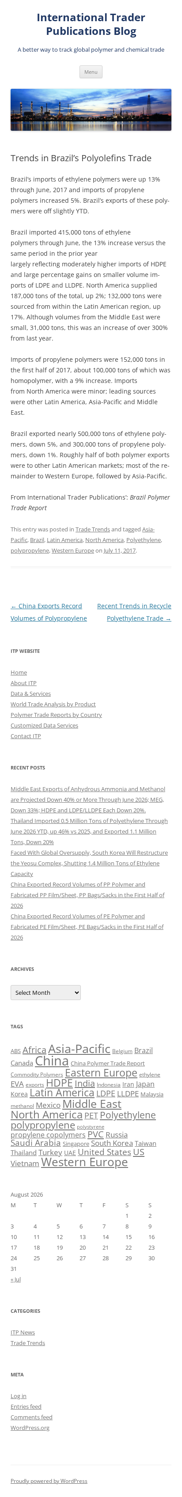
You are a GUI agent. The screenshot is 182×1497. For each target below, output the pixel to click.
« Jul (16, 1279)
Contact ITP (26, 736)
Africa (34, 1050)
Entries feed (26, 1406)
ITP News (23, 1332)
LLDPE (128, 1093)
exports (35, 1084)
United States (104, 1152)
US (138, 1151)
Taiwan (145, 1143)
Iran (128, 1084)
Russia (117, 1134)
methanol (22, 1106)
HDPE (59, 1083)
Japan (145, 1084)
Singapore (76, 1144)
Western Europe (73, 550)
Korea (19, 1094)
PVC (95, 1134)
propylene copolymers (48, 1135)
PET (91, 1115)
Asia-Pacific (79, 1048)
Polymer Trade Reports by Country (56, 715)
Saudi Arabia (36, 1142)
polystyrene (90, 1127)
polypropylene (30, 550)
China (52, 1060)
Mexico (48, 1104)
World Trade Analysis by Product (53, 704)
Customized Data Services (44, 725)
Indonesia (109, 1084)
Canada (22, 1062)
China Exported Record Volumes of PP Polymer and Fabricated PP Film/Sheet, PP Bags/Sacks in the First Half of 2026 (87, 895)
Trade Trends (93, 529)
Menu (91, 71)
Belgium (122, 1051)
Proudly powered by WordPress (49, 1481)
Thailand (24, 1152)
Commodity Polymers (37, 1074)
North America (104, 540)
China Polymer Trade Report (108, 1063)
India (85, 1083)
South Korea (112, 1143)
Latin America (65, 540)
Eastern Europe (101, 1072)
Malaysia (151, 1094)
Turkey (50, 1152)
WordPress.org (30, 1428)
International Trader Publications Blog (91, 24)
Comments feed (32, 1417)
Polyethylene (143, 540)
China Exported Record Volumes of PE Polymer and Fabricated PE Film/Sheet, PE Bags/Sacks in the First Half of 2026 (87, 926)
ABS (16, 1051)
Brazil (37, 540)
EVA (17, 1084)
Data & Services (31, 693)
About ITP (24, 683)
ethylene (149, 1074)
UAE (70, 1152)
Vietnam (25, 1163)
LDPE (105, 1093)
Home (19, 672)
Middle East (91, 1103)
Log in (19, 1396)
